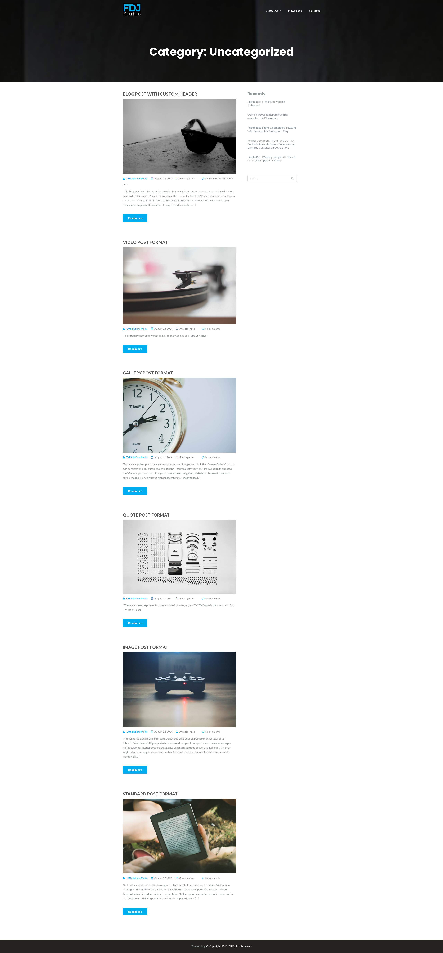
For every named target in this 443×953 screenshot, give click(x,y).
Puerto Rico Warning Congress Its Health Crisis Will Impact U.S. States (271, 158)
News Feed (295, 10)
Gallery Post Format (148, 372)
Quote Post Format (146, 514)
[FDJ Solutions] (132, 9)
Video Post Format (145, 242)
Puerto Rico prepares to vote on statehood (266, 103)
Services (314, 10)
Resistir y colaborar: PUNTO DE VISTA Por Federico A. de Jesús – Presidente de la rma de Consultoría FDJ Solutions (271, 144)
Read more (135, 218)
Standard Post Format (150, 793)
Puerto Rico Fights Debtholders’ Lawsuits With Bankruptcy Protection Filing (271, 129)
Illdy (202, 946)
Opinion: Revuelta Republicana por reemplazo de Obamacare (267, 116)
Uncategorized (187, 178)
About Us (272, 10)
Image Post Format (145, 647)
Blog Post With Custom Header (160, 93)
